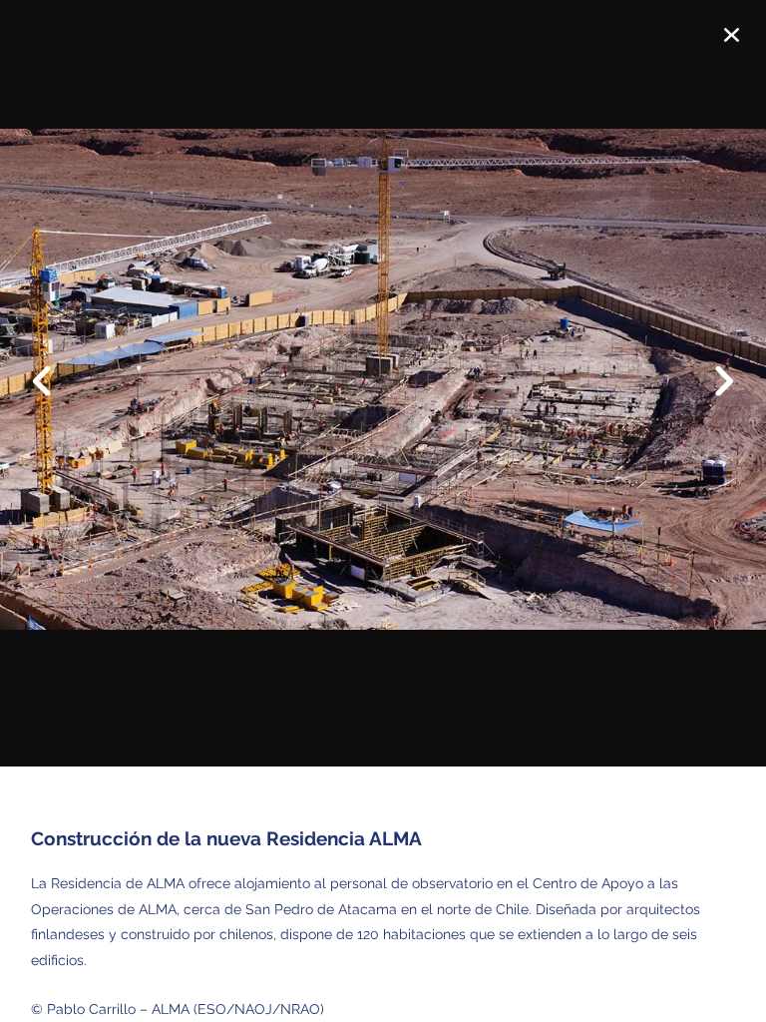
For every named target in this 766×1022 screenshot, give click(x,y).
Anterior (54, 366)
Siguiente (711, 396)
